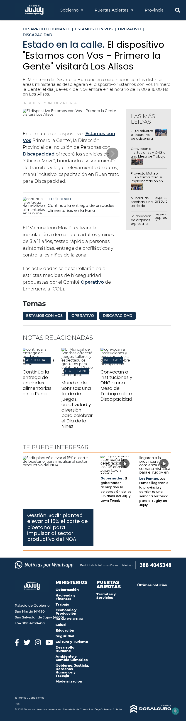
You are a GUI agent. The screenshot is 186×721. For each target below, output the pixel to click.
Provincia (154, 10)
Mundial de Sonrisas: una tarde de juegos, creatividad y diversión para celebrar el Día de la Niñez (77, 404)
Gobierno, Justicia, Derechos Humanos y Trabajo (72, 670)
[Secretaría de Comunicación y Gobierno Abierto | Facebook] (17, 642)
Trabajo (62, 604)
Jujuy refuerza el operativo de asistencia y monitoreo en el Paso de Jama (142, 140)
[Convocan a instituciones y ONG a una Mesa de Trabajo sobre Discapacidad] (116, 364)
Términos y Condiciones (29, 697)
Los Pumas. (149, 478)
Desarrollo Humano (65, 649)
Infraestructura (69, 619)
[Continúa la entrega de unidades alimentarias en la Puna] (34, 205)
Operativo (92, 282)
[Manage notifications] (175, 711)
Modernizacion (69, 681)
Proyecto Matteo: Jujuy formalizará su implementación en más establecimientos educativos (147, 183)
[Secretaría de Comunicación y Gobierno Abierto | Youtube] (49, 642)
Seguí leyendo (59, 199)
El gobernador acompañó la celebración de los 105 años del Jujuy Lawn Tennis (116, 489)
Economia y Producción (66, 612)
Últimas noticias (152, 585)
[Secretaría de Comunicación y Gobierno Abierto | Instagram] (38, 642)
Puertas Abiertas (112, 10)
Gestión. (37, 515)
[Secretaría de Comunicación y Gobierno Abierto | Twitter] (27, 642)
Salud (61, 625)
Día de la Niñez (78, 371)
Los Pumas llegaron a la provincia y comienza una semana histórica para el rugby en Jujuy (154, 492)
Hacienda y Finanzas (65, 597)
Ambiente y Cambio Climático (72, 658)
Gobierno (70, 10)
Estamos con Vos (44, 316)
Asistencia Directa (43, 360)
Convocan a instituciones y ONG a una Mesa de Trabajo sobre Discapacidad (148, 154)
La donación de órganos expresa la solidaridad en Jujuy (141, 224)
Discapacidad (39, 154)
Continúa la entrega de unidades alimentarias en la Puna (81, 208)
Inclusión (113, 360)
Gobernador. (112, 478)
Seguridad (65, 636)
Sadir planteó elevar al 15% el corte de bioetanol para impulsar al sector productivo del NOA (57, 527)
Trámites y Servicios (106, 596)
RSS (17, 703)
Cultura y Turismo (72, 642)
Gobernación (67, 589)
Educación (65, 630)
